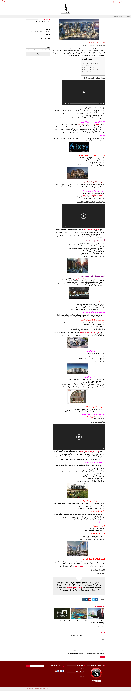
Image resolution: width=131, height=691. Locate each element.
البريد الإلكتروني (46, 42)
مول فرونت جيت (87, 71)
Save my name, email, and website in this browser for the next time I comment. (85, 653)
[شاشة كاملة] (63, 103)
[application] (83, 92)
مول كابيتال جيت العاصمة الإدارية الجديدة (93, 69)
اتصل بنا (113, 2)
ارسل (38, 54)
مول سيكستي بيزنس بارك (89, 65)
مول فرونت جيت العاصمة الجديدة (90, 451)
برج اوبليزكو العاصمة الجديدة (80, 566)
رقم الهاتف (47, 34)
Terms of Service (78, 674)
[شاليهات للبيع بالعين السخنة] (79, 613)
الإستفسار (48, 47)
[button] (83, 92)
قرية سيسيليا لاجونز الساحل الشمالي (92, 417)
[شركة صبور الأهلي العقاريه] (62, 613)
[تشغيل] (103, 103)
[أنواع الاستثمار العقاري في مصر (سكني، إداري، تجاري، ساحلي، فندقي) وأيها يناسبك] (96, 613)
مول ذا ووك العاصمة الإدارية (92, 229)
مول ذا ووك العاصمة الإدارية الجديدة (92, 67)
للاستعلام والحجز (87, 73)
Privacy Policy (78, 671)
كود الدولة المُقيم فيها (45, 38)
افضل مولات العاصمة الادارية (90, 63)
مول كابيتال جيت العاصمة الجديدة (89, 332)
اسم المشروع (46, 29)
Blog (81, 668)
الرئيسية (121, 2)
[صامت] (66, 103)
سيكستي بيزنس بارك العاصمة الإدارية (88, 124)
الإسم (48, 24)
